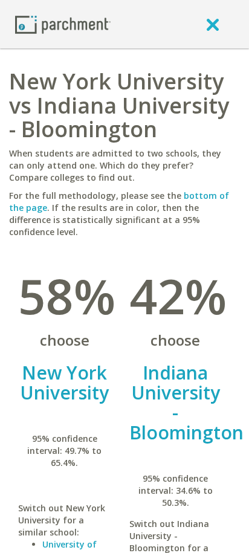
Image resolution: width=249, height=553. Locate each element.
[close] (213, 24)
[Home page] (63, 24)
